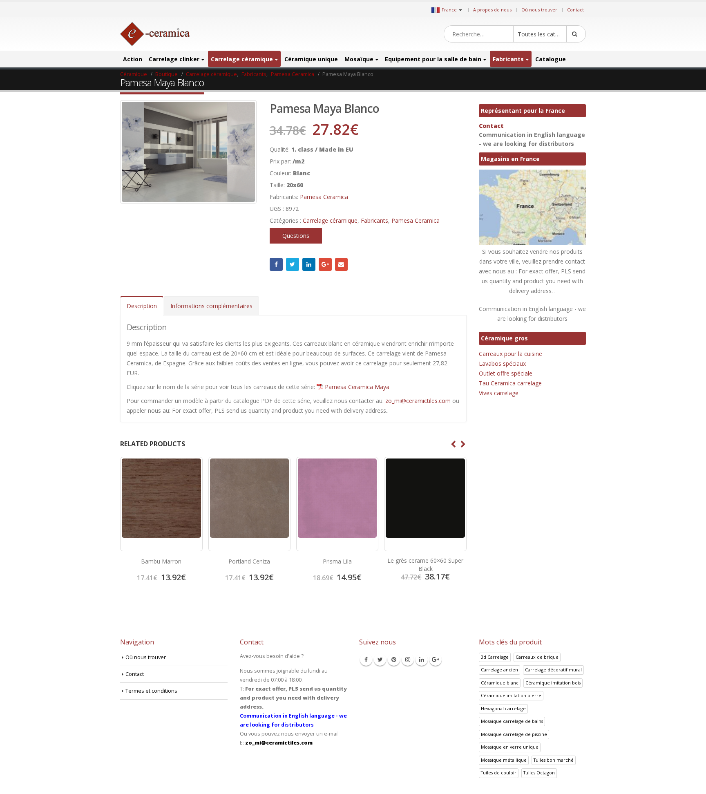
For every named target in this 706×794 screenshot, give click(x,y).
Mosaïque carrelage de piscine (514, 734)
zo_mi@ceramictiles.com (418, 401)
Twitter (292, 264)
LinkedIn (308, 264)
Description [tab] (142, 306)
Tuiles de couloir (498, 772)
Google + (325, 264)
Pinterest (394, 659)
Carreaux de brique (537, 657)
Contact (575, 10)
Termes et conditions (151, 690)
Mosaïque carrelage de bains (512, 721)
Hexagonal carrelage (503, 708)
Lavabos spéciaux (502, 363)
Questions (295, 235)
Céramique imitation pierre (511, 695)
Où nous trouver (539, 10)
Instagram (408, 659)
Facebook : (276, 264)
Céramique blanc (499, 683)
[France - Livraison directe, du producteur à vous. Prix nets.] (155, 34)
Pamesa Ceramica (324, 197)
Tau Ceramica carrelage (510, 383)
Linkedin (422, 659)
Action (132, 59)
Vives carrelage (498, 393)
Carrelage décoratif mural (553, 670)
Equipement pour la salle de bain (433, 59)
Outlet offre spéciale (505, 373)
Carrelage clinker (174, 59)
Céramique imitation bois (553, 683)
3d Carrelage (495, 657)
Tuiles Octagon (539, 772)
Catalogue (550, 59)
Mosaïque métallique (504, 760)
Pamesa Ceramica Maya (357, 387)
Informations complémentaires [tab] (211, 306)
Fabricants (508, 59)
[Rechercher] (576, 34)
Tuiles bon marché (554, 760)
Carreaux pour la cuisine (510, 354)
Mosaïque (358, 59)
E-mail (341, 264)
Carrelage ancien (499, 670)
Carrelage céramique (242, 59)
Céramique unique (311, 59)
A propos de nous (492, 10)
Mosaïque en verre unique (509, 747)
